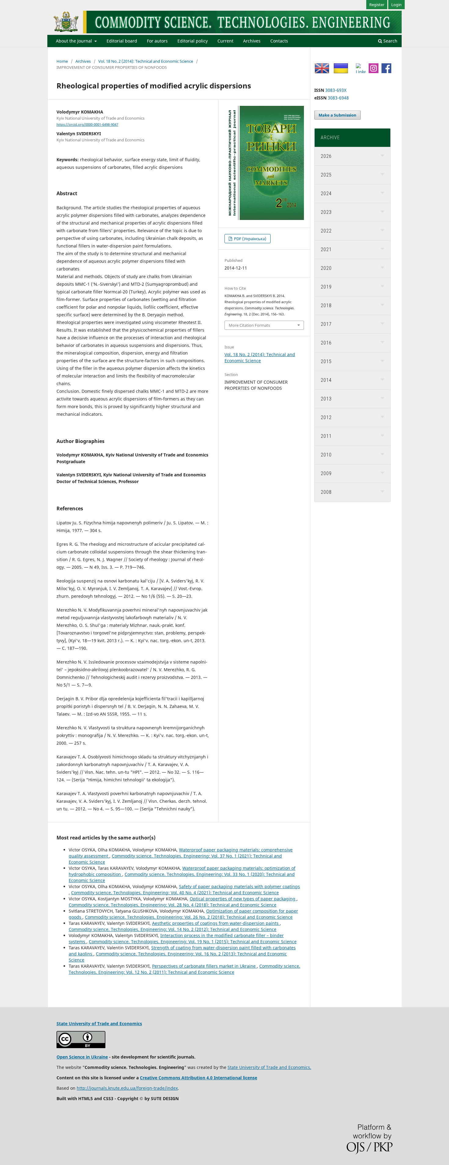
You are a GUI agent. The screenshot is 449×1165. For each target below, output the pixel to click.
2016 (326, 343)
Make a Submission (337, 115)
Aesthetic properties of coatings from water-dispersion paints (216, 923)
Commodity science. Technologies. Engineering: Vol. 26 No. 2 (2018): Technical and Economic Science (189, 917)
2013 (326, 399)
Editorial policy (192, 41)
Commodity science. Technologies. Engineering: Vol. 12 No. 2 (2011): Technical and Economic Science (184, 969)
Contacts (279, 41)
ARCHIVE (330, 137)
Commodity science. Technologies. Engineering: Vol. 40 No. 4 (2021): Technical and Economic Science (175, 892)
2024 (326, 193)
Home (62, 61)
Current (225, 41)
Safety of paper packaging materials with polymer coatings (239, 886)
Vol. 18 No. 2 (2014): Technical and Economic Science (145, 61)
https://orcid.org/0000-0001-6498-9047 (87, 124)
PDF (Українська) (249, 238)
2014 (326, 380)
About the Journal (74, 41)
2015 (326, 361)
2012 (326, 417)
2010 (326, 455)
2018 (326, 305)
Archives (252, 41)
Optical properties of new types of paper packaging (243, 899)
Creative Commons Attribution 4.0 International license (198, 1078)
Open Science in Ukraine (82, 1057)
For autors (157, 41)
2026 (326, 156)
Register (376, 4)
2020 (326, 268)
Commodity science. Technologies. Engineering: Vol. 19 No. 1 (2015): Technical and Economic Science (193, 941)
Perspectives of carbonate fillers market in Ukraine (204, 966)
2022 (326, 231)
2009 (326, 473)
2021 (326, 249)
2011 (326, 436)
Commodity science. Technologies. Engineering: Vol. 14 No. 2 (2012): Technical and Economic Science (172, 929)
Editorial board (122, 41)
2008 (326, 492)
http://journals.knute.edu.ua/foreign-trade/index (127, 1088)
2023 (326, 212)
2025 (326, 175)
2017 (326, 324)
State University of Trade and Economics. (269, 1067)
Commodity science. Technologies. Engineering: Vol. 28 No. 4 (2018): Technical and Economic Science (172, 905)
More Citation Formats (249, 325)
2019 (326, 287)
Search (389, 41)
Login (396, 4)
